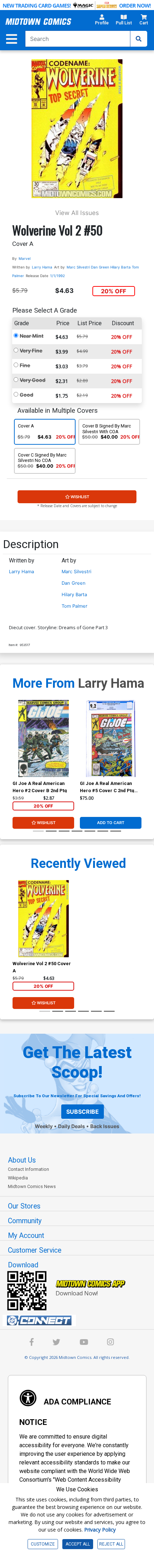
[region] (16, 747)
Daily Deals (71, 1126)
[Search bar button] (138, 39)
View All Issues (77, 212)
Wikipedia (18, 1178)
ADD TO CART (110, 822)
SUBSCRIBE (82, 1111)
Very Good (32, 380)
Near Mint (31, 336)
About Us (22, 1160)
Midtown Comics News (32, 1186)
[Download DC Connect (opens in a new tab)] (79, 1320)
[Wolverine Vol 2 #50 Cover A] (43, 918)
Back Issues (104, 1126)
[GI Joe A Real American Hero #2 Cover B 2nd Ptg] (43, 738)
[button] (102, 21)
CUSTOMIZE (43, 1544)
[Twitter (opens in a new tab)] (56, 1343)
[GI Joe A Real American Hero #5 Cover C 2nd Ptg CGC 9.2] (110, 738)
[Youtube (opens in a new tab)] (84, 1343)
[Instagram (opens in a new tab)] (110, 1343)
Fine (25, 365)
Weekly (44, 1126)
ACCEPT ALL (78, 1544)
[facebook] (31, 1343)
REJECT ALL (111, 1544)
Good (26, 395)
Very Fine (31, 350)
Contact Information (28, 1169)
